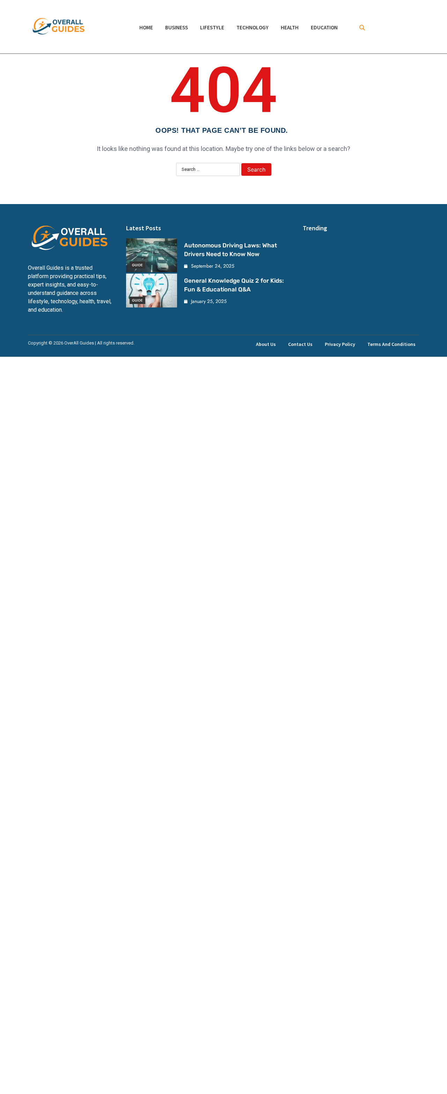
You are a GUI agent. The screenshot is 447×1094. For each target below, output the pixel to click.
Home (146, 27)
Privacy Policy (340, 344)
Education (324, 27)
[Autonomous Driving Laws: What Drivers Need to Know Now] (151, 255)
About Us (266, 344)
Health (290, 27)
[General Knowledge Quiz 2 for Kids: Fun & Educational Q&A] (151, 290)
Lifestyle (212, 27)
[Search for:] (208, 170)
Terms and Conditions (391, 344)
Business (176, 27)
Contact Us (300, 344)
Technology (252, 27)
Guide (137, 265)
